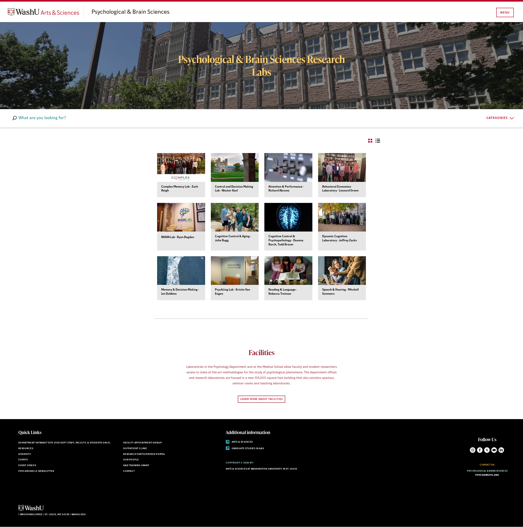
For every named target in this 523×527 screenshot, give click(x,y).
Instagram (472, 450)
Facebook (480, 450)
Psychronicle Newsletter (36, 471)
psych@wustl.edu (487, 475)
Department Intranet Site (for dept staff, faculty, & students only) (64, 443)
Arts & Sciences (242, 442)
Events (23, 460)
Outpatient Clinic (135, 449)
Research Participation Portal (144, 454)
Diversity (24, 454)
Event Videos (27, 465)
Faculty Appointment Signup (142, 443)
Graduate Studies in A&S (247, 449)
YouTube (494, 450)
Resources (25, 449)
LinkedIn (501, 450)
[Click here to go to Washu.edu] (31, 510)
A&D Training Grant (136, 465)
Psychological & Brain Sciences (131, 12)
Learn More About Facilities (261, 399)
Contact (129, 471)
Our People (131, 460)
